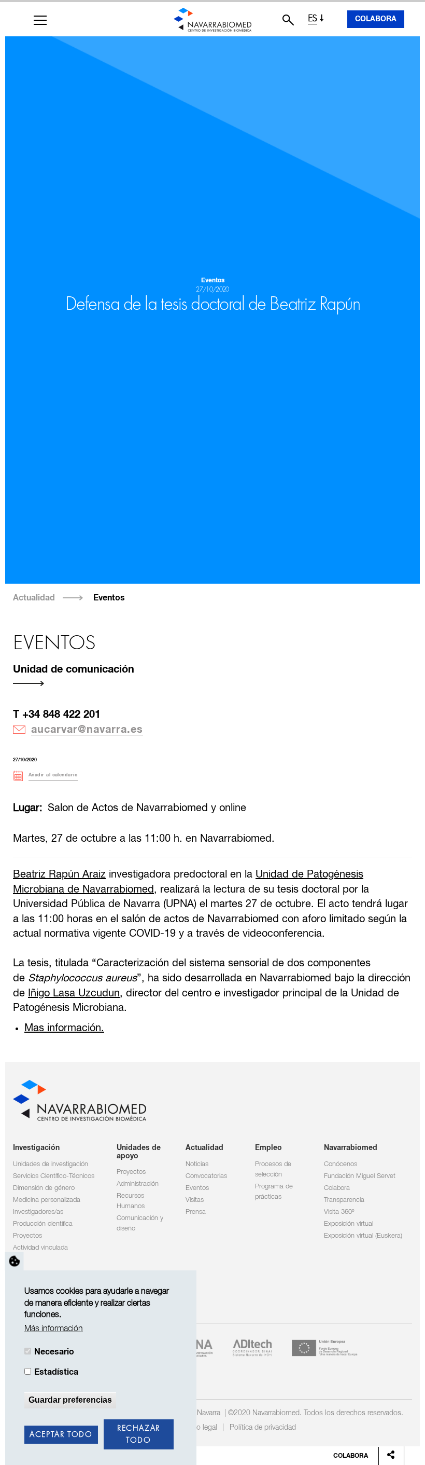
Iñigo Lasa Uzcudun (74, 993)
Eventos (109, 598)
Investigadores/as (38, 1212)
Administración (138, 1184)
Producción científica (43, 1224)
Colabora (375, 19)
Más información (53, 1328)
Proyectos (27, 1236)
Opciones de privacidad (14, 1261)
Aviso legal (200, 1427)
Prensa (196, 1212)
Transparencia (344, 1200)
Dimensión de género (44, 1188)
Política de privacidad (263, 1427)
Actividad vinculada (40, 1247)
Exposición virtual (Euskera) (363, 1236)
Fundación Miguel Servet (359, 1176)
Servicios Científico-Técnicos (53, 1176)
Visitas (195, 1200)
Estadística (56, 1372)
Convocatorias (206, 1176)
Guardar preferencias (70, 1399)
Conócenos (340, 1164)
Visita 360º (339, 1212)
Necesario (54, 1352)
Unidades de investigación (50, 1164)
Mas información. (64, 1028)
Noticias (197, 1164)
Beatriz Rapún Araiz (59, 874)
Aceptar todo (61, 1435)
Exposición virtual (348, 1224)
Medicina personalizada (46, 1200)
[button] (40, 20)
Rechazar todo (138, 1435)
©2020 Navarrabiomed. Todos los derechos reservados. (315, 1413)
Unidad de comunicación (73, 669)
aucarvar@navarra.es (87, 729)
